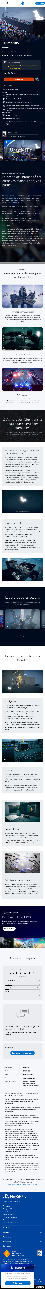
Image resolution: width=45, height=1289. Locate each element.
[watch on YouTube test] (35, 158)
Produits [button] (6, 1228)
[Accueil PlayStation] (22, 3)
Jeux (11, 1201)
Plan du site (40, 1280)
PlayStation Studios (9, 1214)
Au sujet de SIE (7, 1209)
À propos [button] (6, 1206)
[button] (22, 150)
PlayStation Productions (10, 1217)
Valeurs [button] (6, 1232)
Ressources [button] (7, 1241)
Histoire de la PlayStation (10, 1223)
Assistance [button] (7, 1237)
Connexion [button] (7, 1246)
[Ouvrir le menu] (2, 3)
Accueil (5, 1201)
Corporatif (6, 1220)
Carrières (5, 1212)
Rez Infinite (33, 243)
